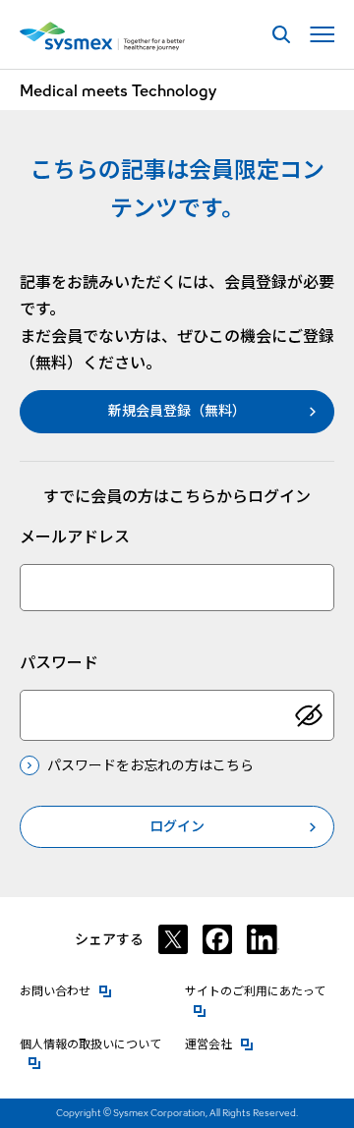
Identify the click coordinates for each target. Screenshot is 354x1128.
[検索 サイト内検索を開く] (280, 35)
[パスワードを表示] (308, 715)
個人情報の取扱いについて (95, 1044)
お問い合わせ (66, 991)
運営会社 (219, 1044)
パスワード (59, 662)
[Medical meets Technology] (102, 36)
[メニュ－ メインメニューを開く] (322, 35)
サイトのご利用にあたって (260, 991)
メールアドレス (75, 537)
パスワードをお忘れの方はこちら (150, 765)
